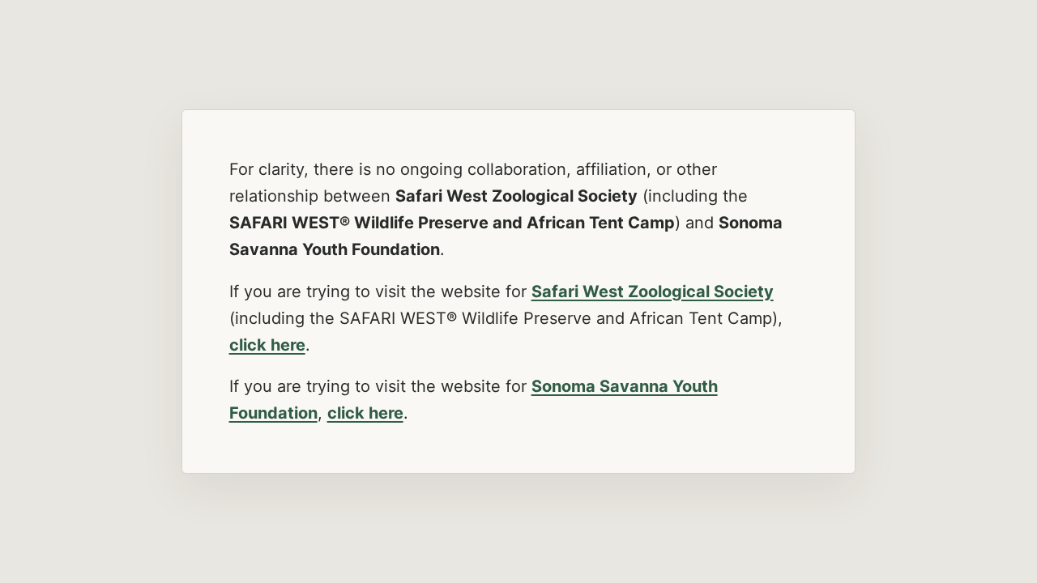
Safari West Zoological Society (652, 291)
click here (267, 345)
